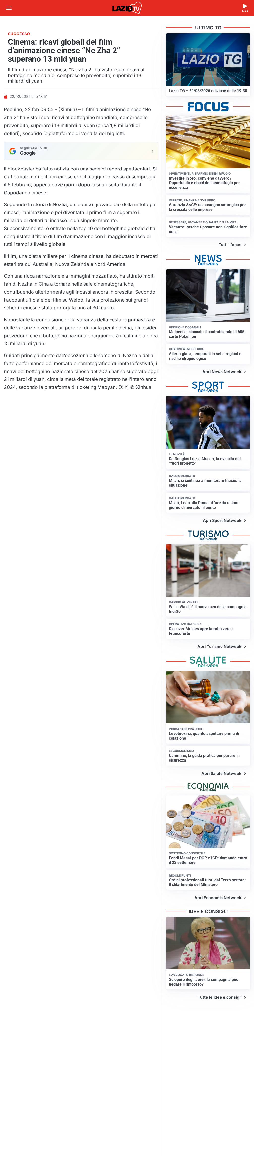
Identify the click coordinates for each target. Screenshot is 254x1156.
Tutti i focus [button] (230, 244)
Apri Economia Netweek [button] (217, 897)
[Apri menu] (9, 8)
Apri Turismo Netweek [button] (219, 646)
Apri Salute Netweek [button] (221, 773)
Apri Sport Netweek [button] (222, 520)
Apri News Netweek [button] (221, 371)
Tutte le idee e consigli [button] (219, 997)
